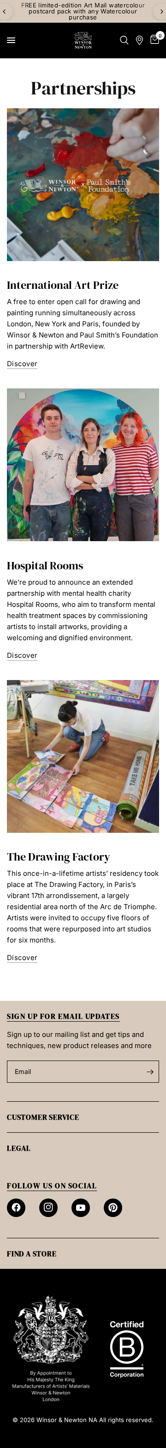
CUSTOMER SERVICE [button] (43, 1117)
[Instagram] (48, 1207)
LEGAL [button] (19, 1148)
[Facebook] (16, 1207)
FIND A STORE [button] (32, 1253)
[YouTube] (80, 1207)
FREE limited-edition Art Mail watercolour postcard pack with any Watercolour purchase (83, 11)
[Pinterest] (113, 1207)
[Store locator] (139, 40)
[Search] (124, 40)
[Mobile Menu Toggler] (11, 40)
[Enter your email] (150, 1072)
